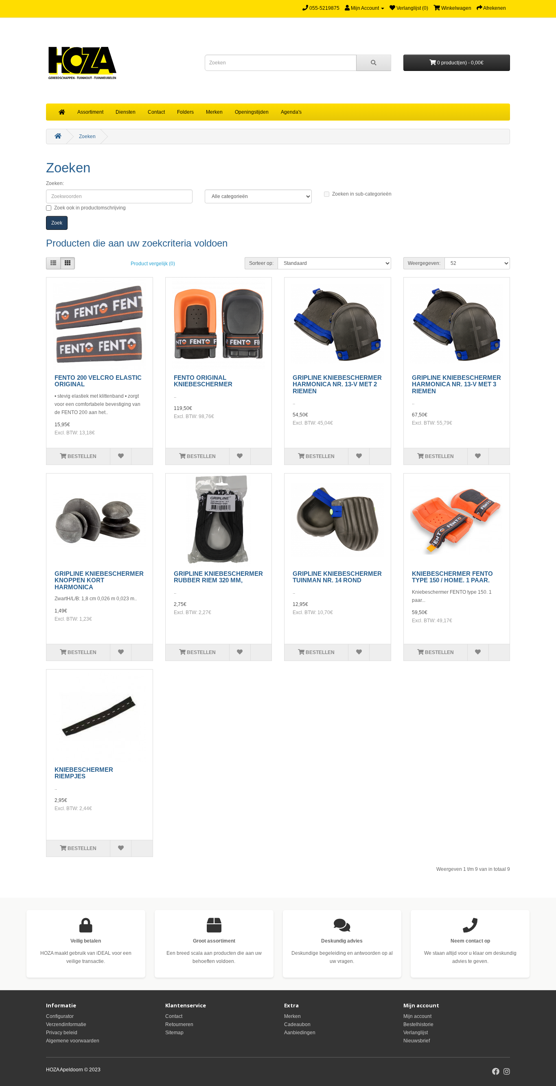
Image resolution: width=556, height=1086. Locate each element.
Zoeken (87, 136)
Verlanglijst (415, 1032)
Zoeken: (55, 183)
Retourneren (179, 1024)
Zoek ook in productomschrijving (90, 208)
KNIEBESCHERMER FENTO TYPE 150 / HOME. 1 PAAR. (452, 577)
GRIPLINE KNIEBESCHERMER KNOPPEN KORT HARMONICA (99, 580)
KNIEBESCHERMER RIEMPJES (84, 773)
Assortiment (90, 112)
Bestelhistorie (418, 1024)
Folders (185, 112)
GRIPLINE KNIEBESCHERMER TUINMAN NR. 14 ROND (337, 577)
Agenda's (291, 112)
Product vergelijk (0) (153, 264)
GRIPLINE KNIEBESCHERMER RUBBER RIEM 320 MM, (218, 577)
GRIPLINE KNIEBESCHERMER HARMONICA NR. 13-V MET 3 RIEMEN (456, 384)
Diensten (126, 112)
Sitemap (174, 1032)
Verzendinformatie (66, 1024)
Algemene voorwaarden (72, 1041)
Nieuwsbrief (416, 1041)
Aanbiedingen (299, 1032)
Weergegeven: (424, 263)
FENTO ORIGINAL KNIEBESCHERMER (203, 381)
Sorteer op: (261, 263)
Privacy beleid (61, 1032)
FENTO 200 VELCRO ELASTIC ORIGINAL (98, 381)
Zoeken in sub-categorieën (362, 194)
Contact (156, 112)
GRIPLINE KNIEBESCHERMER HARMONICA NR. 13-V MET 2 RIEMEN (337, 384)
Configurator (60, 1016)
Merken (214, 112)
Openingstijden (252, 112)
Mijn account (417, 1016)
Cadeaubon (297, 1024)
